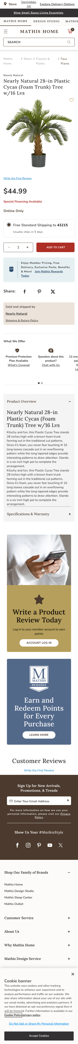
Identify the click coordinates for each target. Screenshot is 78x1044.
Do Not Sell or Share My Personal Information (39, 1024)
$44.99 (15, 191)
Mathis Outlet (13, 904)
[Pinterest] (39, 845)
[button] (5, 31)
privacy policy (31, 1015)
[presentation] (42, 383)
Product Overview (21, 401)
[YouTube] (50, 845)
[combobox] (39, 42)
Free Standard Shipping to (40, 225)
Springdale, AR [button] (29, 4)
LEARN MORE (39, 735)
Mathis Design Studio (19, 891)
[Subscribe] (67, 800)
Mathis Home (13, 884)
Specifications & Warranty (28, 514)
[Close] (73, 974)
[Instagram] (28, 845)
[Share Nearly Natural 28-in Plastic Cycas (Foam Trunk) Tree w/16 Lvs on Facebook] (24, 292)
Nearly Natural (17, 314)
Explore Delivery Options (57, 4)
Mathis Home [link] (16, 21)
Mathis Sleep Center (18, 897)
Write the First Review (17, 178)
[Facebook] (17, 845)
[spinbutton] (18, 247)
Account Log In (39, 643)
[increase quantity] (29, 247)
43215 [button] (62, 225)
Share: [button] (9, 291)
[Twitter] (60, 845)
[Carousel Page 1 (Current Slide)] (39, 383)
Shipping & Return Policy (22, 320)
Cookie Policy (13, 1015)
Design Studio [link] (46, 21)
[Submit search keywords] (68, 42)
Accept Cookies (39, 1036)
